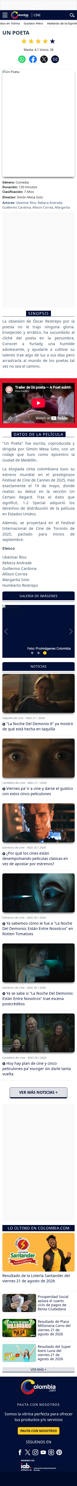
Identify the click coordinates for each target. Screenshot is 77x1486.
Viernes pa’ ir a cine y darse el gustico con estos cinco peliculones (37, 791)
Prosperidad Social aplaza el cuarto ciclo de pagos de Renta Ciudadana (53, 1302)
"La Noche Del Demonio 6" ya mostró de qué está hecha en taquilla (37, 726)
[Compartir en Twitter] (44, 59)
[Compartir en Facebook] (33, 59)
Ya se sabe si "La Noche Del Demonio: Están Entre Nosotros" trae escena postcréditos (37, 998)
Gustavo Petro (24, 23)
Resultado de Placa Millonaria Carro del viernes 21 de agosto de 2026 (54, 1327)
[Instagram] (35, 1451)
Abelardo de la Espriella (54, 23)
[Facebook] (20, 1451)
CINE (37, 15)
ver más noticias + (38, 1092)
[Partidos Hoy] (51, 1451)
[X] (27, 1451)
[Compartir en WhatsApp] (22, 59)
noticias (39, 666)
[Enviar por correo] (55, 59)
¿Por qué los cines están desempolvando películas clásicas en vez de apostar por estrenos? (35, 858)
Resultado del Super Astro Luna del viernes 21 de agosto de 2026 (54, 1352)
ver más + (38, 1369)
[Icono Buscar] (72, 15)
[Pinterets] (59, 1451)
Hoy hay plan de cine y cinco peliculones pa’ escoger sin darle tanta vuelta (36, 1068)
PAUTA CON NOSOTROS (38, 1431)
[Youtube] (43, 1451)
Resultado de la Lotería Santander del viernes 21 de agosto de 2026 (36, 1278)
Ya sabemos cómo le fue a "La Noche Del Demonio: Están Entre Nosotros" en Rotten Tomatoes (37, 928)
